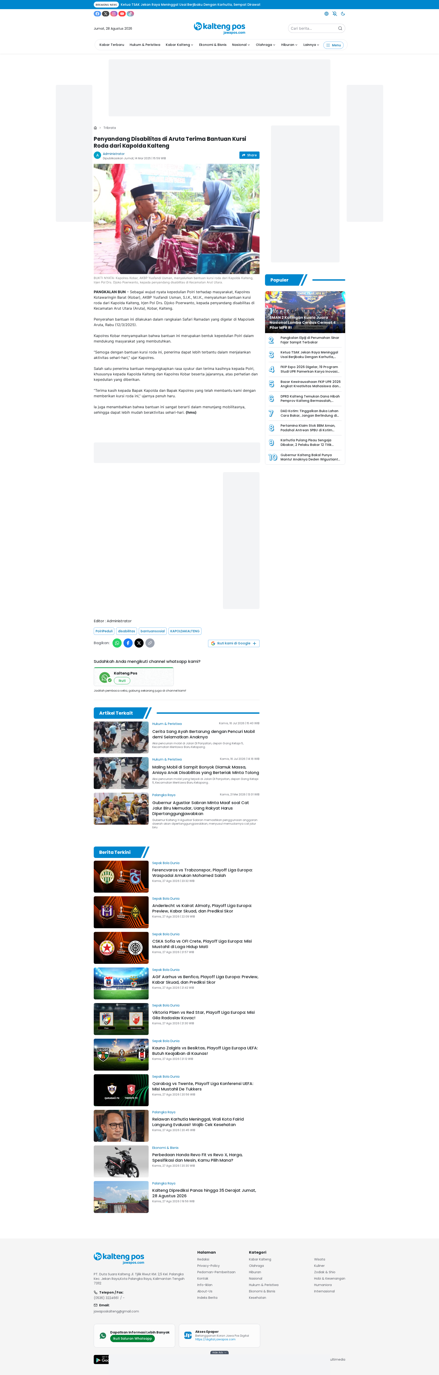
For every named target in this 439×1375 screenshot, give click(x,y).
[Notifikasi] (335, 13)
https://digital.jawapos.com (215, 1339)
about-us (204, 1291)
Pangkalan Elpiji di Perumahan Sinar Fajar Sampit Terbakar (310, 340)
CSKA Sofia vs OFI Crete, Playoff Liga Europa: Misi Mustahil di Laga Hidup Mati (202, 943)
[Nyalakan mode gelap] (343, 13)
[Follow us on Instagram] (114, 13)
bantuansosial (153, 631)
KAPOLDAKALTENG (185, 631)
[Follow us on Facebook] (97, 13)
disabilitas (126, 631)
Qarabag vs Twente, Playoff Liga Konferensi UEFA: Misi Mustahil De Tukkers (202, 1086)
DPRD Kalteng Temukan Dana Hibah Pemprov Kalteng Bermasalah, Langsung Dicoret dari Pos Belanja (310, 401)
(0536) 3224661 (106, 1298)
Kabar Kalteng (178, 44)
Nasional (239, 44)
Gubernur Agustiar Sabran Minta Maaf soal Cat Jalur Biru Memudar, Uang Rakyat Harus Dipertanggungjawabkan (200, 808)
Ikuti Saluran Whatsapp (132, 1338)
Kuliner (319, 1265)
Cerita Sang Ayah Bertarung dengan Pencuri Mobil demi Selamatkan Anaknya (203, 734)
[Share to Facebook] (128, 643)
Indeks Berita (207, 1297)
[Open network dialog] (326, 13)
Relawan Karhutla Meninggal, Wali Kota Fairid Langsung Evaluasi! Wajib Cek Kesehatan (198, 1121)
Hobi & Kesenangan (329, 1278)
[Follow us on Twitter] (105, 13)
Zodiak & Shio (324, 1272)
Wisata (319, 1259)
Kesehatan (257, 1297)
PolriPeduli (104, 631)
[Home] (95, 127)
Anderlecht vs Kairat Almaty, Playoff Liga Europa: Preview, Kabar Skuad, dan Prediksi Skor (202, 908)
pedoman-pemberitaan (216, 1272)
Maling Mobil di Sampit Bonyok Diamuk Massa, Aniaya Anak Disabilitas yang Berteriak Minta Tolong (205, 769)
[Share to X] (139, 643)
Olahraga (264, 44)
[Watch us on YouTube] (122, 13)
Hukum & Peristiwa (145, 44)
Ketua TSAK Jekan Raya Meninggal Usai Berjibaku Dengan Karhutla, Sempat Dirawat (309, 356)
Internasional (324, 1291)
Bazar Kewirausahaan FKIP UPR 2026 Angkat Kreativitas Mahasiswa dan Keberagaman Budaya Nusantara (311, 386)
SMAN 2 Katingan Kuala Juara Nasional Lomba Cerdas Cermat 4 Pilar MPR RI (303, 322)
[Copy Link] (150, 643)
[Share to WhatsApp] (117, 643)
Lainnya (309, 44)
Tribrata (109, 127)
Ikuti (122, 680)
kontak (202, 1278)
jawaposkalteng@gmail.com (116, 1311)
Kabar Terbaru (111, 44)
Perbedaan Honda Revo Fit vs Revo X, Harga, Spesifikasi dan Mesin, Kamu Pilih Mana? (197, 1157)
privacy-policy (208, 1265)
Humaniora (323, 1285)
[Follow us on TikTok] (130, 13)
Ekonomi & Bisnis (213, 44)
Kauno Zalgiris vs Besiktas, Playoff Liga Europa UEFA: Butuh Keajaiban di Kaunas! (205, 1050)
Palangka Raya (163, 795)
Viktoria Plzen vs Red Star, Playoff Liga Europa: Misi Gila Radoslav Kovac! (203, 1015)
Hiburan (287, 44)
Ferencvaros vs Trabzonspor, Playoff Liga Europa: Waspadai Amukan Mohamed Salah (202, 872)
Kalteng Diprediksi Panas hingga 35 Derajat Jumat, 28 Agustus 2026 (204, 1193)
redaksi (203, 1259)
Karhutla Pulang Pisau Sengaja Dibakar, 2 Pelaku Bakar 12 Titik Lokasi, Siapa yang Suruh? (306, 444)
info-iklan (204, 1285)
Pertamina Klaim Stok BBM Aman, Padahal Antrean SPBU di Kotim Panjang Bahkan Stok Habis (308, 430)
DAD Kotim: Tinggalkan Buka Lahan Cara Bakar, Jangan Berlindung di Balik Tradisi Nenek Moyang (309, 415)
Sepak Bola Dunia (165, 863)
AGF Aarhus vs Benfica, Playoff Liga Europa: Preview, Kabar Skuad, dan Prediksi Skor (205, 979)
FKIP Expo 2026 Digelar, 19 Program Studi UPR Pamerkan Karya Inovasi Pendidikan (309, 371)
